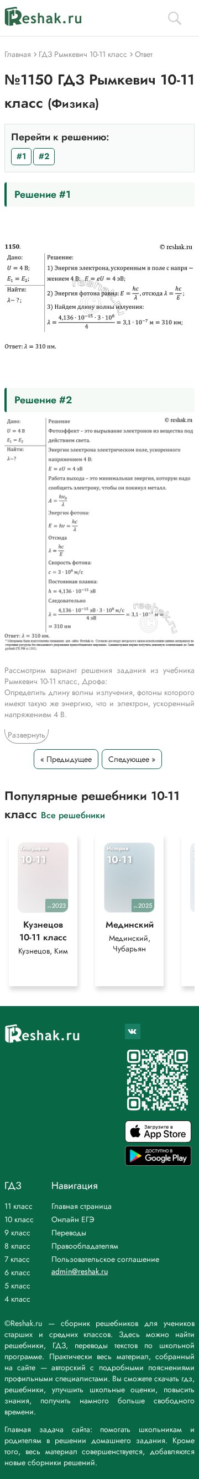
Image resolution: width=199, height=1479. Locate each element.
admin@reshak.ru (79, 1271)
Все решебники (73, 814)
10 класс (19, 1219)
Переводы (68, 1232)
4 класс (17, 1298)
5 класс (17, 1285)
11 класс (18, 1206)
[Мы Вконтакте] (132, 1031)
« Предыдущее (66, 759)
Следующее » (131, 759)
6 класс (17, 1272)
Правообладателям (84, 1245)
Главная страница (81, 1206)
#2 (44, 156)
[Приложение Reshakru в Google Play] (158, 1162)
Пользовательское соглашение (105, 1259)
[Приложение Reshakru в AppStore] (158, 1139)
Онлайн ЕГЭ (73, 1219)
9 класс (17, 1232)
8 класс (17, 1245)
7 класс (17, 1259)
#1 (21, 156)
